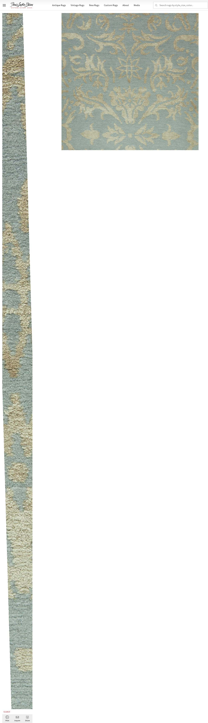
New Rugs (94, 5)
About (126, 5)
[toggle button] (4, 5)
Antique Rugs (59, 5)
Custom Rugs (111, 5)
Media (137, 5)
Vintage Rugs (77, 5)
